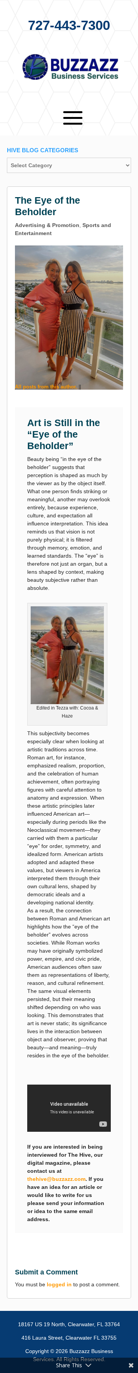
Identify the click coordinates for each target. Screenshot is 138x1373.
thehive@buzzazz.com (56, 1179)
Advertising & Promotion (47, 225)
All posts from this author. (46, 387)
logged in (59, 1284)
